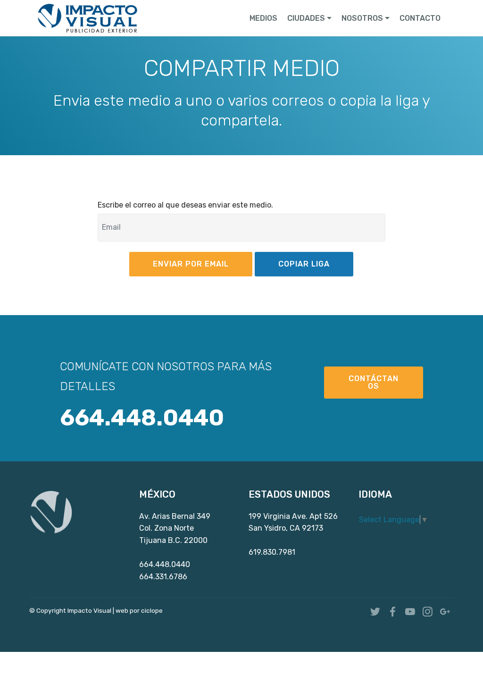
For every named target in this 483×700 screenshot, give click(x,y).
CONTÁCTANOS (374, 382)
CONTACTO (420, 18)
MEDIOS (263, 18)
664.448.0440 (164, 564)
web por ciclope (139, 610)
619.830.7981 (272, 552)
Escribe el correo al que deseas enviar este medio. (185, 204)
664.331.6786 (163, 576)
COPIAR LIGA (304, 263)
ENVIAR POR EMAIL (191, 263)
